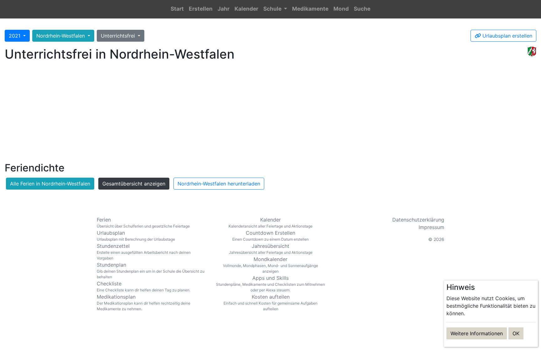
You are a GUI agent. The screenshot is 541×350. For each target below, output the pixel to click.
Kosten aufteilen (270, 302)
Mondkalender (270, 265)
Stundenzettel (144, 251)
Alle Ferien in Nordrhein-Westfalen (50, 183)
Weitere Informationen (477, 333)
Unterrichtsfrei (119, 36)
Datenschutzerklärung (418, 220)
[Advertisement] (270, 113)
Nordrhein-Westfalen (61, 36)
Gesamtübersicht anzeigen (133, 183)
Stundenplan (150, 270)
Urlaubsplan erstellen (506, 36)
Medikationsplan (143, 302)
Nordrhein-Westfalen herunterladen (219, 183)
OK (516, 333)
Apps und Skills (270, 283)
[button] (275, 9)
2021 (15, 36)
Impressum (431, 227)
